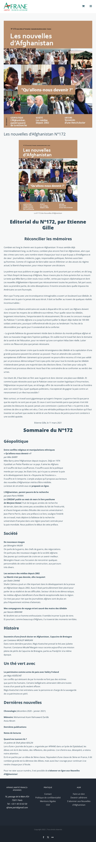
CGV (48, 804)
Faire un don (79, 794)
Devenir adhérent (78, 797)
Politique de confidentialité (48, 797)
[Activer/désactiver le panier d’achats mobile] (83, 6)
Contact (48, 794)
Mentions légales (48, 801)
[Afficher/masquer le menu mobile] (91, 6)
